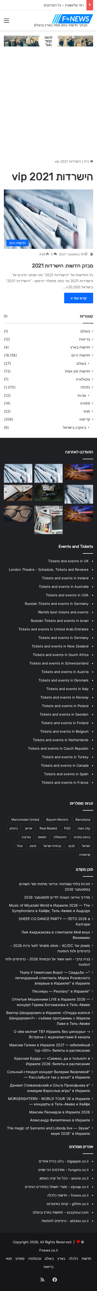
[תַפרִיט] (6, 22)
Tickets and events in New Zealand (60, 646)
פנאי (86, 411)
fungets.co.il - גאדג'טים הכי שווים (63, 1170)
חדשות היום (80, 355)
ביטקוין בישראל (74, 427)
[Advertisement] (48, 105)
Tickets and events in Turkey (65, 757)
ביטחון (14, 828)
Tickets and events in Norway (64, 697)
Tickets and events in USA (67, 595)
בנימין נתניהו (82, 837)
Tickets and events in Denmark (63, 680)
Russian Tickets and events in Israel (59, 621)
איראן (28, 828)
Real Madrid (48, 828)
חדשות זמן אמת (77, 371)
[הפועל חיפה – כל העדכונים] (79, 472)
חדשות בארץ (80, 347)
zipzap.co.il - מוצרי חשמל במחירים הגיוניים (56, 1187)
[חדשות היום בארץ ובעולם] (72, 18)
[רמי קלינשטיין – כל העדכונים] (48, 473)
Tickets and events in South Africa (60, 655)
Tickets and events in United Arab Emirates (53, 629)
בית (87, 161)
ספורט (85, 403)
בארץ (61, 1258)
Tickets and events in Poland (65, 706)
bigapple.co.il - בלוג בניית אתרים (63, 1161)
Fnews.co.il (48, 1250)
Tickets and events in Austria (64, 672)
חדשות (86, 1258)
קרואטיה (84, 855)
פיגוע (33, 846)
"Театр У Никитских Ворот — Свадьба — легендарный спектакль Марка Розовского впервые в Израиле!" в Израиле (52, 977)
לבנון (72, 846)
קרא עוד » (79, 298)
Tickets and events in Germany (63, 638)
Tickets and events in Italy (67, 689)
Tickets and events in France (65, 782)
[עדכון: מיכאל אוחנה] (48, 520)
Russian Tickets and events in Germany (56, 603)
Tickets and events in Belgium (64, 731)
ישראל (86, 846)
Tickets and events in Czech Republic (58, 748)
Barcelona (83, 819)
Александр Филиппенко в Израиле (60, 1120)
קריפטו (84, 419)
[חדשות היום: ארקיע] (18, 514)
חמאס (42, 837)
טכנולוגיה (83, 379)
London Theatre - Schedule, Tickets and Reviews (48, 569)
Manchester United (25, 819)
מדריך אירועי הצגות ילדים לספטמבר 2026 (57, 897)
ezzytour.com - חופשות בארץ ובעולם (60, 1212)
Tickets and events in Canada (64, 765)
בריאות (84, 339)
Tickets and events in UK (68, 561)
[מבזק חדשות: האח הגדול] (48, 493)
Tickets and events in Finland (64, 723)
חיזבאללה (60, 837)
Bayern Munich (57, 819)
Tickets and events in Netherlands (60, 740)
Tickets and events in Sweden (64, 714)
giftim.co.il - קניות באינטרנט (67, 1204)
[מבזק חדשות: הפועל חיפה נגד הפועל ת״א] (18, 493)
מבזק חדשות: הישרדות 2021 (62, 266)
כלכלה (85, 387)
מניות (82, 395)
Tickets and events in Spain (66, 774)
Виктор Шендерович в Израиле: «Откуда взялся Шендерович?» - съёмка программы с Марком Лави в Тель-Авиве (48, 1018)
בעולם (85, 331)
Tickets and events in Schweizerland (58, 663)
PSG (67, 828)
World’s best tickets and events (63, 612)
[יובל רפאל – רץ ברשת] (18, 473)
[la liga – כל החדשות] (79, 514)
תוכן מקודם (84, 869)
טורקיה (26, 837)
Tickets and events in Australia (63, 586)
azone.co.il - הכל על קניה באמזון (64, 1178)
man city (84, 828)
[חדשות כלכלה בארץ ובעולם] (48, 41)
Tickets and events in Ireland (65, 578)
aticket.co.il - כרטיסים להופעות (65, 1221)
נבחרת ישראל (52, 846)
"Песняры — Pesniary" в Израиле (61, 991)
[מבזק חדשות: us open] (79, 494)
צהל (20, 846)
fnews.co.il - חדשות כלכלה (67, 1195)
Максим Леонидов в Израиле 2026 (59, 1112)
